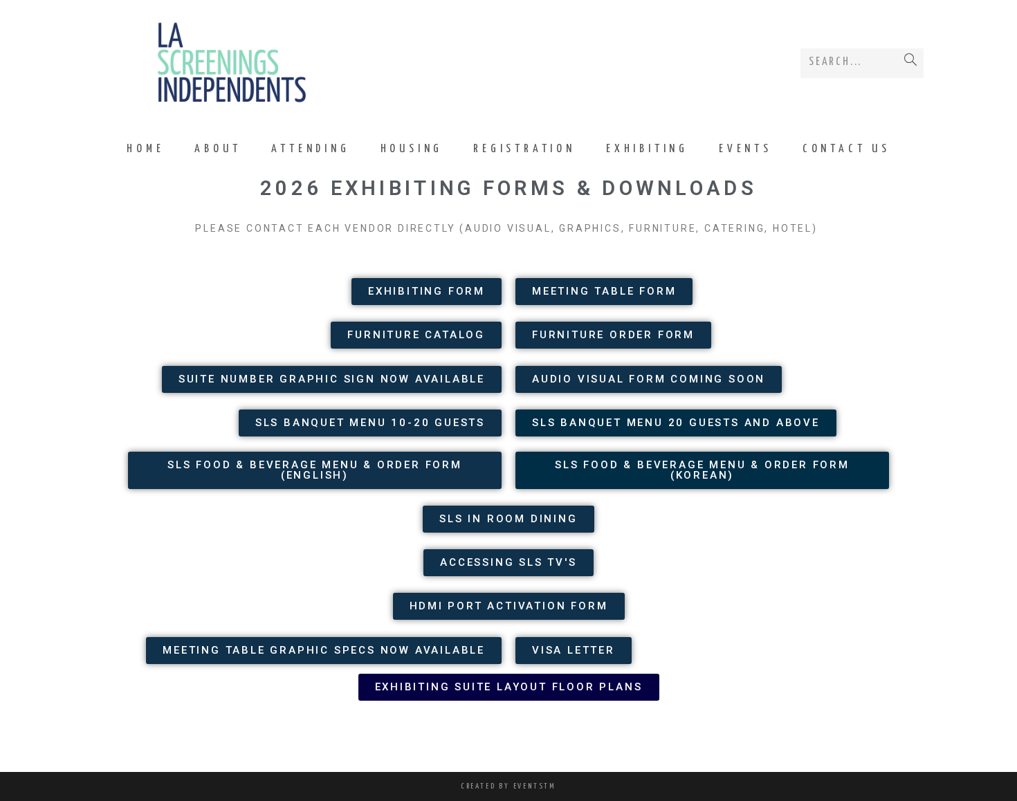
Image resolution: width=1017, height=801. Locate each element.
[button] (426, 291)
